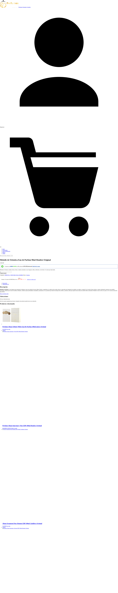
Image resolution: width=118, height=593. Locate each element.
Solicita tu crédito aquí (31, 279)
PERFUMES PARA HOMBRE (17, 275)
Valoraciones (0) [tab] (5, 284)
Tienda (3, 253)
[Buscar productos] (12, 255)
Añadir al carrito (3, 273)
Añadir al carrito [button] (14, 428)
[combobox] (5, 255)
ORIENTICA (7, 275)
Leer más (8, 329)
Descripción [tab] (4, 283)
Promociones (4, 250)
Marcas (3, 252)
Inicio (3, 249)
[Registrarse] (59, 125)
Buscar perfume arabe (4, 293)
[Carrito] (59, 245)
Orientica (28, 275)
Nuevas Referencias (6, 251)
